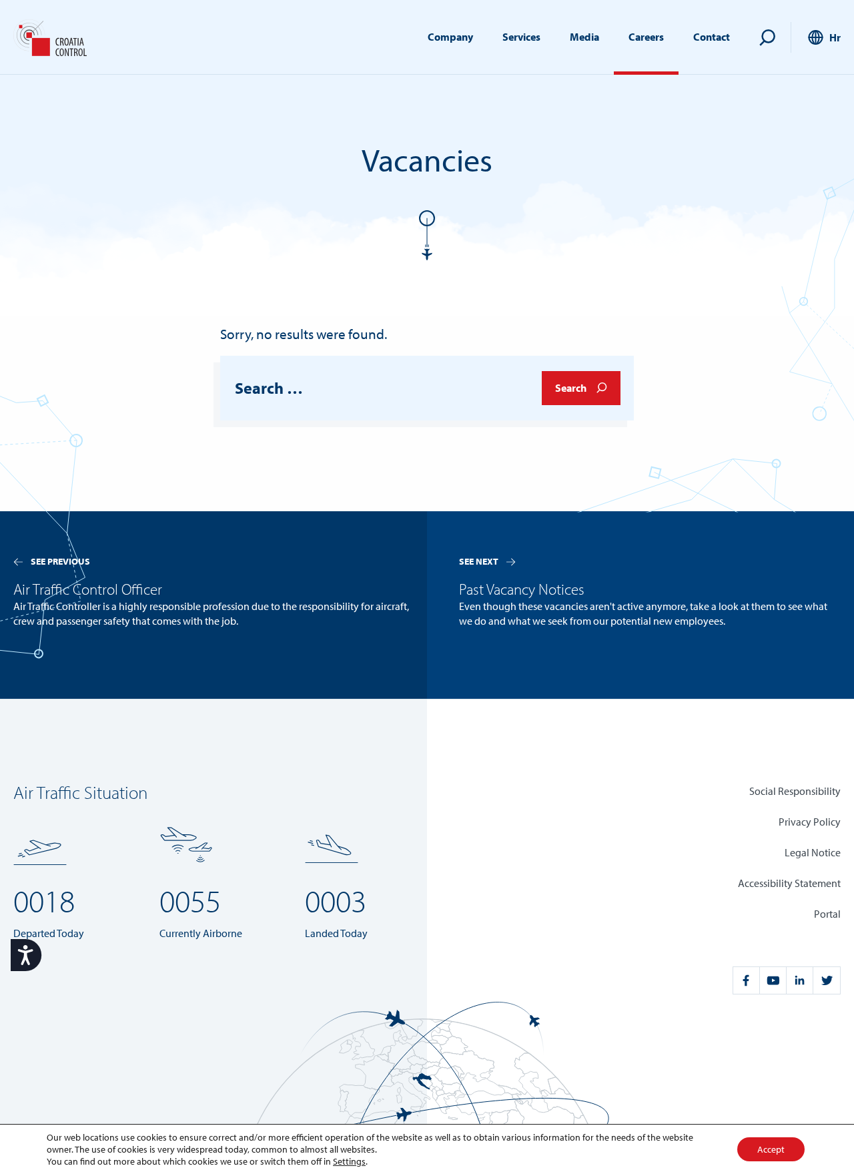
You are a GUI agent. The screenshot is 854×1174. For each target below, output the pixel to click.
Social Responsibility (795, 791)
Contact (711, 36)
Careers (646, 36)
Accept (771, 1149)
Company (450, 36)
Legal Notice (813, 852)
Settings (349, 1161)
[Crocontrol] (50, 37)
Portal (827, 913)
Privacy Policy (810, 821)
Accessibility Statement (789, 883)
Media (584, 36)
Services (521, 36)
